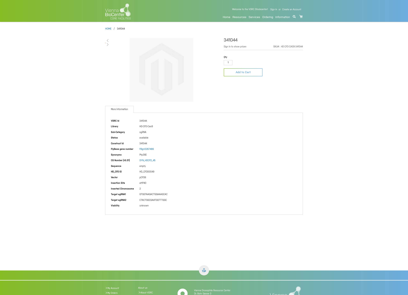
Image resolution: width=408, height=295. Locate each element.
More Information (119, 109)
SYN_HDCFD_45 (147, 160)
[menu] (256, 16)
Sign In (273, 9)
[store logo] (140, 11)
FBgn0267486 (146, 149)
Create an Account (291, 9)
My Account (113, 288)
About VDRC (146, 293)
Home (226, 17)
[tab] (119, 109)
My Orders (112, 293)
